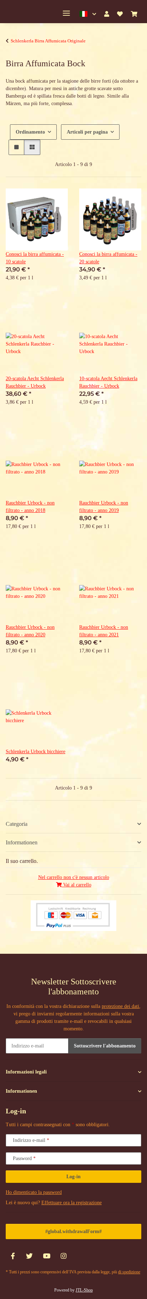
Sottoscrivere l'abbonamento (105, 1046)
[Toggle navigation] (66, 13)
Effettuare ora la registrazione (71, 1202)
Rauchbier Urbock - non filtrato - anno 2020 (30, 631)
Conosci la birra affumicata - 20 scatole (108, 258)
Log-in (73, 1176)
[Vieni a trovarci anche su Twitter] (29, 1256)
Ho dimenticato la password (34, 1192)
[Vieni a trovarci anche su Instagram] (63, 1256)
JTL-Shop (84, 1290)
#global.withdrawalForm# (73, 1231)
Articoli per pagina (87, 132)
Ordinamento (30, 132)
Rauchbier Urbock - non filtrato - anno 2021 (103, 631)
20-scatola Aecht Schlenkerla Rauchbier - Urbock (35, 382)
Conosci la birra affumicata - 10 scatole (35, 258)
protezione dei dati (120, 1006)
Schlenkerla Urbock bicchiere (35, 751)
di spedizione (129, 1271)
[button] (88, 14)
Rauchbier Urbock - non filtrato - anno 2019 (103, 506)
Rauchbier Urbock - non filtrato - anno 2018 (30, 506)
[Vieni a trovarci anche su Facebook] (13, 1256)
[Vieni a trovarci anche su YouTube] (47, 1256)
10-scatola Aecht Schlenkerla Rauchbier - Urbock (108, 382)
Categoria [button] (16, 824)
